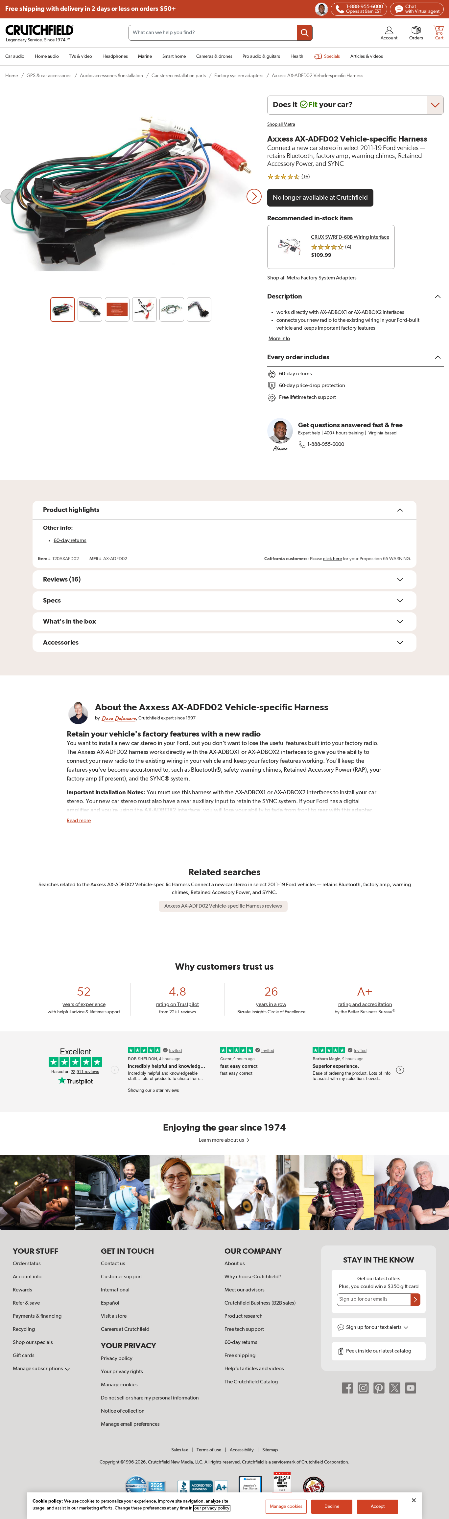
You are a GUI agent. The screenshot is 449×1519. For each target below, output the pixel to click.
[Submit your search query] (305, 33)
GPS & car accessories (49, 75)
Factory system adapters (238, 75)
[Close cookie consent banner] (413, 1500)
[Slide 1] (62, 309)
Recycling (24, 1329)
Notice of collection (123, 1411)
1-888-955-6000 (325, 444)
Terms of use (209, 1450)
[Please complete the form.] (415, 1299)
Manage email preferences (130, 1424)
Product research (244, 1316)
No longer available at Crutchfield (320, 197)
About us (235, 1263)
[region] (224, 1192)
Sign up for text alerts (374, 1327)
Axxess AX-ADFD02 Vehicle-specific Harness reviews (223, 906)
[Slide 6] (199, 309)
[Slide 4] (144, 309)
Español (110, 1303)
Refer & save (26, 1303)
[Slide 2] (90, 309)
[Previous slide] (7, 196)
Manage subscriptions (38, 1369)
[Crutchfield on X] (394, 1387)
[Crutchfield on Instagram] (363, 1387)
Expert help (309, 433)
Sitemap (270, 1450)
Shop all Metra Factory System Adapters (312, 278)
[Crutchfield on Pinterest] (379, 1387)
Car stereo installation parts (179, 75)
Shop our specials (33, 1342)
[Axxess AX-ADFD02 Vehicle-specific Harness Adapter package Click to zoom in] (131, 196)
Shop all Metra (281, 124)
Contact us (113, 1263)
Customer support (121, 1277)
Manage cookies (119, 1385)
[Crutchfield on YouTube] (410, 1387)
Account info (27, 1277)
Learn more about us (222, 1140)
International (115, 1290)
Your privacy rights (122, 1372)
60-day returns (70, 540)
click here (332, 559)
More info (279, 338)
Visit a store (114, 1316)
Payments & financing (37, 1316)
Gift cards (24, 1355)
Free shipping (90, 9)
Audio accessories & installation (111, 75)
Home (11, 75)
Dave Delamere (118, 718)
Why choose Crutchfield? (253, 1277)
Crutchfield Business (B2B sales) (260, 1303)
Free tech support (244, 1329)
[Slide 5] (171, 309)
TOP (436, 1514)
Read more (79, 821)
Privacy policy (116, 1358)
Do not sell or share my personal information (150, 1398)
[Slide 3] (117, 309)
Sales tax (179, 1450)
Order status (27, 1263)
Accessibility (242, 1450)
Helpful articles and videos (254, 1369)
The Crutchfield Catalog (251, 1382)
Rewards (22, 1290)
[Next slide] (254, 196)
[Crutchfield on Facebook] (347, 1387)
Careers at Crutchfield (125, 1329)
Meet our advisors (245, 1290)
